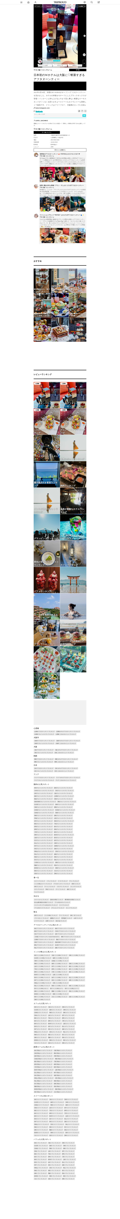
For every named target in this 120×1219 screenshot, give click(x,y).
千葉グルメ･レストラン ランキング (63, 823)
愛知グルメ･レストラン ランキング (67, 801)
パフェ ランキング (51, 881)
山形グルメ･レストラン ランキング (63, 818)
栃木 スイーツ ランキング (41, 1113)
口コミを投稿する (60, 150)
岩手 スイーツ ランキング (71, 1107)
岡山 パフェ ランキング (69, 1167)
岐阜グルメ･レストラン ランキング (63, 832)
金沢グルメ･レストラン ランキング (63, 840)
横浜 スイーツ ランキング (41, 1110)
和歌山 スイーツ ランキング (41, 1124)
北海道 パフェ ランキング (41, 1148)
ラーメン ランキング (49, 886)
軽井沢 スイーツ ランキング (56, 1116)
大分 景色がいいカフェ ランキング (63, 1092)
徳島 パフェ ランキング (40, 1173)
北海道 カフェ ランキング (41, 1012)
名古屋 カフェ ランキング (41, 1009)
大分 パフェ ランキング (40, 1179)
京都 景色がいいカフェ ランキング (43, 1053)
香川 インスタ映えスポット (41, 988)
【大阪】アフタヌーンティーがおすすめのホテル (46, 936)
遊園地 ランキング (55, 918)
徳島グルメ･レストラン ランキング (64, 862)
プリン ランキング (74, 881)
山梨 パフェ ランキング (69, 1159)
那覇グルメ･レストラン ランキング (63, 807)
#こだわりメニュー (72, 6)
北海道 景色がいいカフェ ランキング (43, 1058)
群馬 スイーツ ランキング (71, 1110)
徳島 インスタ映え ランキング (42, 991)
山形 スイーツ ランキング (56, 1107)
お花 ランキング (78, 918)
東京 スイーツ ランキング (41, 1099)
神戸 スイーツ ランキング (41, 1121)
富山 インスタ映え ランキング (77, 977)
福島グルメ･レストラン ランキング (63, 815)
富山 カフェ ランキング (68, 1026)
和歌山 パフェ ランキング (41, 1167)
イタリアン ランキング (63, 886)
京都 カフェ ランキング (68, 1007)
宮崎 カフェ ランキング (68, 1043)
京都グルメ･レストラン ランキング (63, 799)
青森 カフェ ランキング (55, 1012)
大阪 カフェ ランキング (54, 1007)
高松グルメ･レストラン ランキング (63, 859)
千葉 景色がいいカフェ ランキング (63, 1061)
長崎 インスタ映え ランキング (60, 994)
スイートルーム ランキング (41, 899)
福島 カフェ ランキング (69, 1012)
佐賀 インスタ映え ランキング (77, 996)
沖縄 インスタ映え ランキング (42, 960)
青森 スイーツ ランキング (57, 1105)
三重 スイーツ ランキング (71, 1113)
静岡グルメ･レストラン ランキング (43, 829)
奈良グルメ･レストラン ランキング (43, 848)
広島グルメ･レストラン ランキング (64, 851)
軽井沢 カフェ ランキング (54, 1023)
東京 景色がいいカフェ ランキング (43, 1050)
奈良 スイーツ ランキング (56, 1121)
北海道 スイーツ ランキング (41, 1105)
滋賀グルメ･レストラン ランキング (63, 848)
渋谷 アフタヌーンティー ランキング (43, 934)
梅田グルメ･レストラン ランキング (43, 796)
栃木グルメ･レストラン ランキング (63, 826)
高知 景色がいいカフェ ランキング (63, 1086)
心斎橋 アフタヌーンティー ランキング (44, 731)
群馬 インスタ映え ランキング (59, 969)
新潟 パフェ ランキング (40, 1162)
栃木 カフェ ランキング (40, 1021)
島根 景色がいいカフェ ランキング (63, 1081)
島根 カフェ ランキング (40, 1034)
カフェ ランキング (39, 889)
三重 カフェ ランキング (68, 1021)
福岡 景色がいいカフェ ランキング (43, 1056)
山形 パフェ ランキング (54, 1151)
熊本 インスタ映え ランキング (42, 996)
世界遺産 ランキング (66, 918)
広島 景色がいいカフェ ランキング (64, 1078)
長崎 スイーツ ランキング (57, 1132)
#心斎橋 (81, 6)
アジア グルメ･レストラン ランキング (44, 780)
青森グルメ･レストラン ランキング (43, 815)
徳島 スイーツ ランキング (41, 1130)
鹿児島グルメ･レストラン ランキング (44, 868)
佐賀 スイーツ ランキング (56, 1135)
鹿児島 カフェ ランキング (41, 1040)
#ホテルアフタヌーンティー (54, 6)
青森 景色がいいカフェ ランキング (64, 1058)
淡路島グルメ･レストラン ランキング (63, 846)
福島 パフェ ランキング (69, 1148)
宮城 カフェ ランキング (40, 1015)
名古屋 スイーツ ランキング (41, 1102)
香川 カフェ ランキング (68, 1034)
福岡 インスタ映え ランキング (60, 958)
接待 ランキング (71, 889)
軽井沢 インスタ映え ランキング (42, 974)
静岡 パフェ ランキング (54, 1156)
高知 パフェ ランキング (68, 1173)
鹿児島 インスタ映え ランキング (42, 994)
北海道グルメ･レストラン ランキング (44, 812)
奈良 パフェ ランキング (54, 1165)
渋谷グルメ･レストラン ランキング (64, 790)
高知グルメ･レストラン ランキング (63, 865)
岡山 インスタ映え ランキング (42, 985)
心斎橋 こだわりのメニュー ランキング (66, 734)
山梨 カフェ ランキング (69, 1023)
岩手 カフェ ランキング (68, 1015)
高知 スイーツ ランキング (71, 1130)
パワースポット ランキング (41, 918)
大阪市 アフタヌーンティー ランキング (44, 740)
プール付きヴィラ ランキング (42, 908)
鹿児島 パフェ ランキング (41, 1176)
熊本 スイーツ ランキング (72, 1132)
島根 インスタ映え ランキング (59, 985)
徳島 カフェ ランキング (40, 1037)
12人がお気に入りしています (45, 58)
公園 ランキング (50, 921)
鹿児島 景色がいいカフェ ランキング (43, 1089)
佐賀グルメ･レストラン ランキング (43, 873)
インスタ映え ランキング (50, 915)
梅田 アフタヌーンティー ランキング (70, 936)
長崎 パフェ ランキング (55, 1176)
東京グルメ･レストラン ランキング (43, 788)
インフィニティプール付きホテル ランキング (46, 905)
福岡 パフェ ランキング (55, 1145)
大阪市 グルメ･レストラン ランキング (44, 743)
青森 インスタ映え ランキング (42, 963)
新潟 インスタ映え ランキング (42, 977)
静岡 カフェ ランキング (54, 1021)
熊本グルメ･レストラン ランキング (43, 870)
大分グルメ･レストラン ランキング (63, 870)
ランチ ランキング (39, 892)
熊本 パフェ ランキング (69, 1176)
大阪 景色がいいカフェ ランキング (63, 1050)
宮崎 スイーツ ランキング (71, 1135)
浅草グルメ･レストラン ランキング (43, 793)
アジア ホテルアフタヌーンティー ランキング (68, 777)
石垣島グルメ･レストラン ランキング (44, 810)
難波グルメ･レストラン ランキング (43, 799)
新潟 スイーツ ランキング (41, 1118)
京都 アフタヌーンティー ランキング (43, 942)
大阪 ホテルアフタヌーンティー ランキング (66, 750)
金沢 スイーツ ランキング (56, 1118)
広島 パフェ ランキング (55, 1167)
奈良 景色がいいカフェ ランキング (43, 1075)
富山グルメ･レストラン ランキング (43, 843)
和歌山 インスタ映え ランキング (42, 983)
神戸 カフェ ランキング (40, 1029)
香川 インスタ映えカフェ (56, 988)
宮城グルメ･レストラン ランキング (43, 818)
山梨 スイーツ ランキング (72, 1116)
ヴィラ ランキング (64, 905)
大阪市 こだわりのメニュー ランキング (66, 743)
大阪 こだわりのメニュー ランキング (64, 752)
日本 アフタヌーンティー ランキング (43, 768)
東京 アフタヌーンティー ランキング (43, 928)
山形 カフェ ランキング (54, 1015)
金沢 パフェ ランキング (54, 1162)
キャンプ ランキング (71, 908)
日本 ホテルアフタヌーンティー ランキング (66, 768)
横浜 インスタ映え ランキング (77, 966)
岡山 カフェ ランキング (69, 1032)
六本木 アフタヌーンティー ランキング (65, 931)
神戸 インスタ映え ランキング (42, 980)
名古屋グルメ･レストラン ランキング (44, 804)
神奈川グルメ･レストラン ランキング (63, 821)
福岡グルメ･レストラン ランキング (64, 804)
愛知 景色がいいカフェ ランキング (63, 1053)
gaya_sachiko (48, 61)
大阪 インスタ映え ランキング (59, 955)
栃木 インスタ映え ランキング (77, 969)
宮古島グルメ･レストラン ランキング (65, 810)
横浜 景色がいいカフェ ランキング (43, 1061)
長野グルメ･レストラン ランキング (43, 834)
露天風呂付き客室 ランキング (72, 899)
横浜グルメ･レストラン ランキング (43, 823)
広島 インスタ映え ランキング (60, 983)
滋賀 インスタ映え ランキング (77, 980)
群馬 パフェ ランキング (68, 1154)
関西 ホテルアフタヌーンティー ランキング (66, 759)
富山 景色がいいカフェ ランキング (43, 1072)
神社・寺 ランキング (75, 915)
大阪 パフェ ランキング (54, 1143)
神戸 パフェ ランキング (40, 1165)
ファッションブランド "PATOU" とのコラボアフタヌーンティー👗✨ (62, 216)
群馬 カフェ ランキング (68, 1018)
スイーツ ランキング (39, 881)
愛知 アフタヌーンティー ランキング (43, 945)
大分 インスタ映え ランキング (59, 996)
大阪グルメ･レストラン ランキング (63, 793)
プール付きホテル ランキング (62, 902)
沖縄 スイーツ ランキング (72, 1102)
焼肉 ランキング (76, 883)
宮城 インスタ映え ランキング (77, 963)
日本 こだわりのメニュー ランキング (64, 771)
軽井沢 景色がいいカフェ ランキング (43, 1069)
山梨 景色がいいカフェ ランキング (64, 1069)
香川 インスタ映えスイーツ (72, 988)
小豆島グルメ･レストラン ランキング (44, 862)
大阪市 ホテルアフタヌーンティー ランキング (68, 740)
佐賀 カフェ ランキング (54, 1043)
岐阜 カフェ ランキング (40, 1023)
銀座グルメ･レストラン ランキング (63, 788)
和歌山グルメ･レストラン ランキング (44, 851)
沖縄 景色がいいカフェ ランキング (63, 1056)
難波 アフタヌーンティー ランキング (65, 939)
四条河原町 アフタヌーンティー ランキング (66, 942)
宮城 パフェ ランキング (40, 1151)
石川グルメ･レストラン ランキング (43, 840)
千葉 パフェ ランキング (54, 1154)
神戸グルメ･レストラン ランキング (43, 846)
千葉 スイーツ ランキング (56, 1110)
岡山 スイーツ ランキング (72, 1124)
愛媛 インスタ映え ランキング (59, 991)
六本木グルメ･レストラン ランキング (44, 790)
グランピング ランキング (57, 908)
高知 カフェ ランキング (68, 1037)
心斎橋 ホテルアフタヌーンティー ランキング (68, 731)
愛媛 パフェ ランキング (54, 1173)
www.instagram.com (42, 108)
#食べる (64, 6)
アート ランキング (64, 915)
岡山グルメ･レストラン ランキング (43, 854)
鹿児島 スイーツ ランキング (41, 1132)
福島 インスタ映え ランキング (59, 963)
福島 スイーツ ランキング (72, 1105)
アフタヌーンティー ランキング (62, 883)
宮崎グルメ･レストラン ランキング (63, 873)
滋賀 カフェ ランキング (68, 1029)
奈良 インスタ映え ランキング (59, 980)
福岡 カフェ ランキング (55, 1009)
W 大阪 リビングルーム (43, 70)
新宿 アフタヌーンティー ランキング (64, 928)
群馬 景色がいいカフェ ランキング (43, 1064)
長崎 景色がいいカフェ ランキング (64, 1089)
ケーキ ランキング (62, 881)
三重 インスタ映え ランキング (59, 972)
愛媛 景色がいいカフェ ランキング (43, 1086)
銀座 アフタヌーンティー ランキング (43, 931)
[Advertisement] (60, 86)
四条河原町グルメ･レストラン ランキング (45, 801)
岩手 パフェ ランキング (68, 1151)
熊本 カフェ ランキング (69, 1040)
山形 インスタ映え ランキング (42, 966)
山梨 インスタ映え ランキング (60, 974)
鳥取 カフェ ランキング (54, 1034)
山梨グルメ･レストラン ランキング (43, 837)
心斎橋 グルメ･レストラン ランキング (44, 734)
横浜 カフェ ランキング (40, 1018)
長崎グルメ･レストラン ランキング (64, 868)
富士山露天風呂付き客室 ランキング (43, 902)
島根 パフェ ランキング (40, 1170)
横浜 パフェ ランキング (40, 1154)
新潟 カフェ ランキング (40, 1026)
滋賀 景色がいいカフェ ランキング (63, 1075)
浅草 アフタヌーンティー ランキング (64, 934)
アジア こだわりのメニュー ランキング (66, 780)
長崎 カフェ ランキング (55, 1040)
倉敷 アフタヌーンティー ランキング (64, 947)
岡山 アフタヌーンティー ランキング (43, 947)
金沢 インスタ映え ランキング (59, 977)
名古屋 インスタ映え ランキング (42, 958)
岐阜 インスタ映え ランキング (77, 972)
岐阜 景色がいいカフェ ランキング (63, 1067)
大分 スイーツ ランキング (41, 1135)
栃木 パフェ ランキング (40, 1156)
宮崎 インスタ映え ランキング (42, 999)
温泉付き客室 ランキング (56, 899)
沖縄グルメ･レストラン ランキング (43, 807)
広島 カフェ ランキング (55, 1032)
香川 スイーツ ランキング (71, 1127)
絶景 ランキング (38, 915)
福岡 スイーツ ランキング (57, 1102)
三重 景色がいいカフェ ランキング (43, 1067)
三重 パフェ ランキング (68, 1156)
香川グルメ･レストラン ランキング (43, 859)
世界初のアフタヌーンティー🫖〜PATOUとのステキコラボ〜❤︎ (60, 155)
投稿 (84, 115)
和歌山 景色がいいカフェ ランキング (43, 1078)
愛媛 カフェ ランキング (54, 1037)
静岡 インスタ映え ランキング (42, 972)
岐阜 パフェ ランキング (40, 1159)
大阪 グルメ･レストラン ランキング (43, 752)
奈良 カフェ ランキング (54, 1029)
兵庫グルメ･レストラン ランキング (63, 843)
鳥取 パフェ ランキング (54, 1170)
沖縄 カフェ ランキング (69, 1009)
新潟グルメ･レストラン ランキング (63, 837)
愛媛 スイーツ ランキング (56, 1130)
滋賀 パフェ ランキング (68, 1165)
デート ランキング (60, 889)
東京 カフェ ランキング (40, 1007)
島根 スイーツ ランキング (41, 1127)
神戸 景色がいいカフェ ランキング (63, 1072)
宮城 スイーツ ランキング (41, 1107)
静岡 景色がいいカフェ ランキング (63, 1064)
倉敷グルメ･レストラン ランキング (63, 854)
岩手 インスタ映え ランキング (59, 966)
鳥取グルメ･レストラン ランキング (63, 857)
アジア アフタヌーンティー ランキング (44, 777)
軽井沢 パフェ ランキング (54, 1159)
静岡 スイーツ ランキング (56, 1113)
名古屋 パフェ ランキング (41, 1145)
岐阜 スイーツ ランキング (41, 1116)
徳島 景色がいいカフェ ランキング (63, 1083)
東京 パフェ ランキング (40, 1143)
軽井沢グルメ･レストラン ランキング (63, 834)
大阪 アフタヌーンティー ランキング (43, 750)
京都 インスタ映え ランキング (77, 955)
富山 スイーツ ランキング (71, 1118)
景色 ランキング (50, 889)
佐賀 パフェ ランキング (54, 1179)
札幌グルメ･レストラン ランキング (64, 812)
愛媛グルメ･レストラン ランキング (43, 865)
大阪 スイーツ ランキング (56, 1099)
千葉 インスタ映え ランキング (42, 969)
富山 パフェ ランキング (68, 1162)
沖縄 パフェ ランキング (69, 1145)
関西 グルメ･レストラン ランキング (43, 762)
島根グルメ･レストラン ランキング (43, 857)
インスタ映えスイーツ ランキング (43, 883)
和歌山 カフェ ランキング (41, 1032)
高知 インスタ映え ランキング (77, 991)
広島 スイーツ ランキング (57, 1124)
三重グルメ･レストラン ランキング (43, 832)
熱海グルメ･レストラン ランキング (63, 829)
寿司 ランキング (38, 886)
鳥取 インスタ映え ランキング (77, 985)
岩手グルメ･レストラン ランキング (43, 821)
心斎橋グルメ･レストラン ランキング (63, 796)
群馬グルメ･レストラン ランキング (43, 826)
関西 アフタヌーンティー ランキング (43, 759)
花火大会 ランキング (61, 921)
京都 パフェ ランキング (68, 1143)
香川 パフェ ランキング (68, 1170)
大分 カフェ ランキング (40, 1043)
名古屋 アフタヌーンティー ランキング (65, 945)
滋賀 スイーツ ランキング (71, 1121)
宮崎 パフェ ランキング (68, 1179)
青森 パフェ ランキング (55, 1148)
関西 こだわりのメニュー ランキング (64, 762)
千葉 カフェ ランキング (54, 1018)
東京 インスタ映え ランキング (42, 955)
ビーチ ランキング (39, 921)
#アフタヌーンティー (40, 6)
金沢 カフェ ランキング (54, 1026)
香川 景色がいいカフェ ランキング (43, 1083)
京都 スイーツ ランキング (71, 1099)
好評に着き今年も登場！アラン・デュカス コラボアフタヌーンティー (62, 186)
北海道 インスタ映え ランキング (60, 960)
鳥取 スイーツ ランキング (56, 1127)
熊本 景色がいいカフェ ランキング (43, 1092)
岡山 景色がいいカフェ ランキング (43, 1081)
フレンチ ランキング (75, 886)
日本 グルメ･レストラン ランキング (43, 771)
